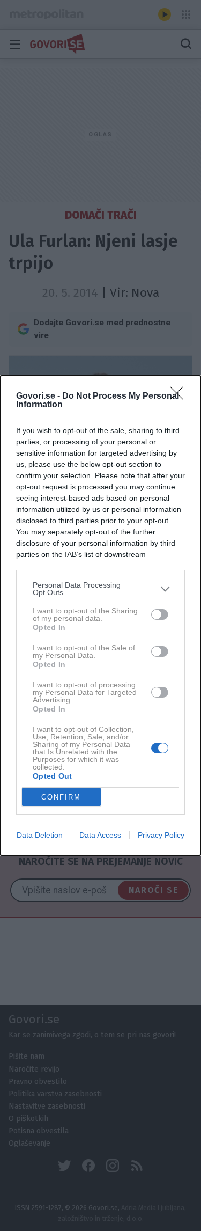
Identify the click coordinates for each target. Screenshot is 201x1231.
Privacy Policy (161, 835)
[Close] (180, 396)
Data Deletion (40, 835)
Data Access (100, 835)
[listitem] (100, 588)
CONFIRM (61, 797)
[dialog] (100, 615)
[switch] (159, 614)
